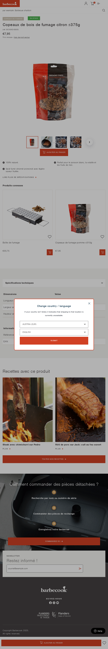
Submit (54, 340)
